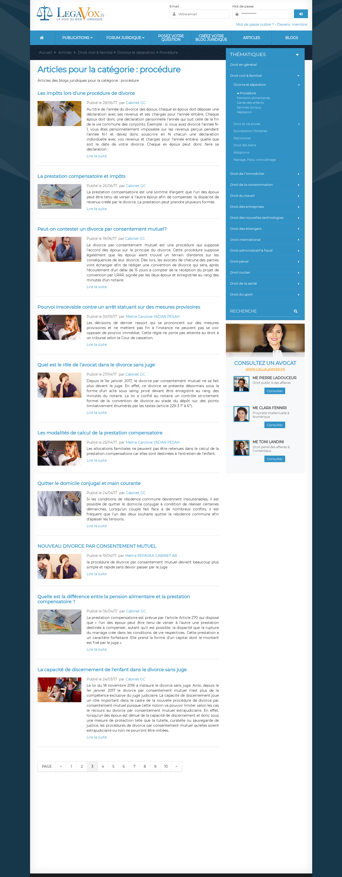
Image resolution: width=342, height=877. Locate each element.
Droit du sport (241, 294)
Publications (76, 38)
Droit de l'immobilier (247, 174)
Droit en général (243, 65)
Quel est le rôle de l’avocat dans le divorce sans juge (96, 364)
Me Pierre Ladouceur (274, 378)
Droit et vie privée (247, 124)
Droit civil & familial (246, 76)
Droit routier (240, 272)
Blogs (291, 38)
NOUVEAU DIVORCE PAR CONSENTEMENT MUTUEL (97, 546)
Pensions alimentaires (253, 98)
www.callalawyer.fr (265, 369)
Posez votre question (171, 38)
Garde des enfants (250, 103)
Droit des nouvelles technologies (256, 218)
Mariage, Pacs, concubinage (255, 160)
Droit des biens (245, 145)
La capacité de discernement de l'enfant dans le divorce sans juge (112, 669)
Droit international (245, 240)
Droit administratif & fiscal (251, 250)
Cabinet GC (136, 103)
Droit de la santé (243, 283)
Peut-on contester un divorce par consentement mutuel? (102, 229)
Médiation (244, 112)
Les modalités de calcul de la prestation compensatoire (100, 432)
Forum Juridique (124, 38)
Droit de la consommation (251, 185)
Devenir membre (292, 24)
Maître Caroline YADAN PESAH (153, 316)
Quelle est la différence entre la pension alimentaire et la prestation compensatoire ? (114, 599)
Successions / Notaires (250, 131)
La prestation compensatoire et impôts (81, 176)
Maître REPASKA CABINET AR (151, 555)
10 (166, 766)
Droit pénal (239, 261)
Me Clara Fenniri (270, 408)
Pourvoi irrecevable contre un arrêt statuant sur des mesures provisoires (119, 307)
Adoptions (241, 152)
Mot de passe (243, 6)
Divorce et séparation (250, 85)
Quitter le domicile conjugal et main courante (89, 483)
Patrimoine (242, 138)
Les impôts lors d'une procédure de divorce (86, 93)
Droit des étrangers (245, 229)
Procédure (248, 93)
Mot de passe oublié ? (255, 24)
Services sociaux (249, 107)
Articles (251, 38)
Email (174, 6)
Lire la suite (97, 156)
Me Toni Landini (268, 442)
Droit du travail (242, 196)
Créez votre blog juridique (211, 38)
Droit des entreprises (247, 207)
